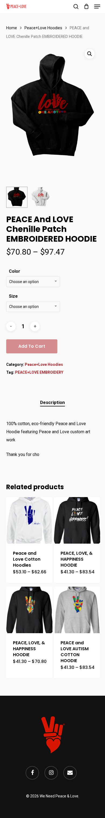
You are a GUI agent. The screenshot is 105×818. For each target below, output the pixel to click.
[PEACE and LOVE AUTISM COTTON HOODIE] (77, 610)
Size (13, 296)
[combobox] (33, 281)
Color (14, 271)
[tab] (52, 402)
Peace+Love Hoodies (43, 27)
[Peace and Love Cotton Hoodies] (29, 520)
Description (52, 402)
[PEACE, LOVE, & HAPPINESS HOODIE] (77, 520)
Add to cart (31, 346)
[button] (97, 6)
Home (11, 27)
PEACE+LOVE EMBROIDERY (39, 372)
